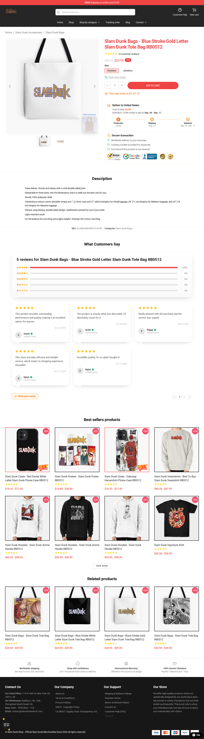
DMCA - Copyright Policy (67, 707)
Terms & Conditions (65, 698)
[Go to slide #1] (44, 141)
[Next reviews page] (190, 397)
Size (107, 65)
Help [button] (198, 735)
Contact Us (110, 707)
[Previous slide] (10, 86)
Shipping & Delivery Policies (118, 693)
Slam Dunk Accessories (28, 32)
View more (102, 566)
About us (59, 693)
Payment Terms (112, 698)
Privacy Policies (63, 702)
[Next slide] (94, 86)
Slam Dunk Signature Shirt (169, 545)
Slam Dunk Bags (55, 32)
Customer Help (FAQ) (115, 711)
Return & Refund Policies (117, 702)
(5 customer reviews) (129, 54)
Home (8, 32)
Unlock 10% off (6, 725)
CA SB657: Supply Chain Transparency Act (76, 711)
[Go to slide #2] (60, 141)
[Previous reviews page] (174, 397)
